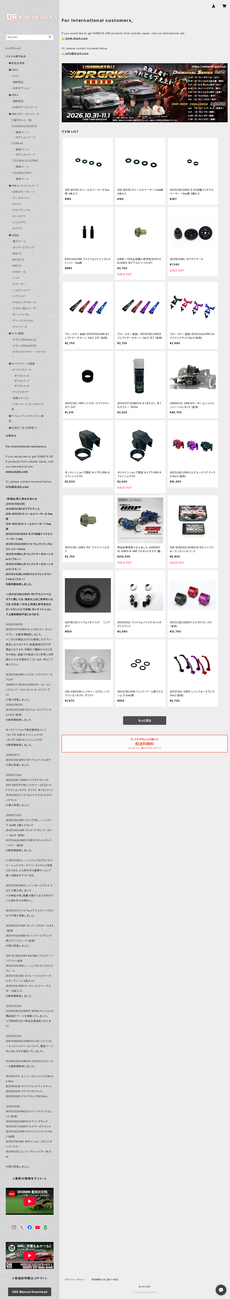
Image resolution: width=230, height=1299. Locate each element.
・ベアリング (18, 296)
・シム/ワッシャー (21, 290)
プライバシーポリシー (75, 1279)
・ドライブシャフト (21, 210)
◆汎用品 (14, 235)
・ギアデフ (17, 228)
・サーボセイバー (21, 197)
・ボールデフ (19, 216)
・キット (16, 75)
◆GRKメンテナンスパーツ (24, 185)
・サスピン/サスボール (24, 302)
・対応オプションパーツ (25, 107)
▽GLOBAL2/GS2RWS (25, 160)
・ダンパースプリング (23, 247)
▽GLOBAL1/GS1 (21, 172)
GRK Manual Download (29, 1292)
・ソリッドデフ (19, 222)
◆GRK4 (14, 94)
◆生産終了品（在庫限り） (23, 427)
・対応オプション (21, 88)
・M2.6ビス (18, 259)
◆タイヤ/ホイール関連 (22, 363)
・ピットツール (19, 326)
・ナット (16, 277)
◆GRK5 (13, 69)
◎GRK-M (17, 143)
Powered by (140, 1292)
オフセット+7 (21, 380)
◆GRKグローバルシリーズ (24, 113)
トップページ (13, 48)
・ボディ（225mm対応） (24, 345)
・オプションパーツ (24, 137)
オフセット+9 (21, 385)
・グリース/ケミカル (22, 320)
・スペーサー (19, 283)
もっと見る (144, 720)
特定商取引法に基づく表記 (104, 1279)
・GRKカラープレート (23, 191)
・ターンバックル (20, 314)
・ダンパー (17, 204)
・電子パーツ (19, 241)
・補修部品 (18, 82)
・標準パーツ (21, 132)
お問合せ (11, 435)
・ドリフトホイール (22, 369)
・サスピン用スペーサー (25, 308)
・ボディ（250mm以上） (24, 339)
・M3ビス (17, 253)
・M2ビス (17, 265)
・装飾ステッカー (21, 398)
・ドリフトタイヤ (20, 391)
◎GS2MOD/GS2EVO (25, 126)
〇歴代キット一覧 (21, 120)
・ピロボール (19, 271)
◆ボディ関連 (16, 333)
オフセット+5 (21, 375)
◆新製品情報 (17, 63)
